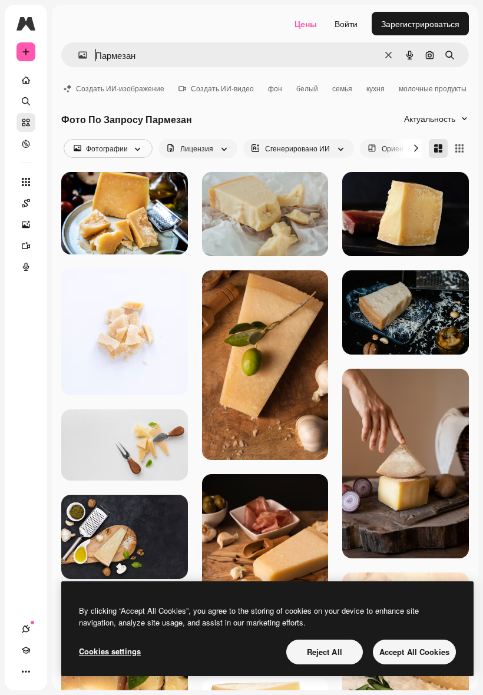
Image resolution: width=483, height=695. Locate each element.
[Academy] (25, 650)
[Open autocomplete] (78, 55)
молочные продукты (433, 88)
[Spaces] (25, 203)
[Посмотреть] (25, 143)
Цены (306, 23)
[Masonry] (438, 148)
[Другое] (25, 671)
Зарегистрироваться (420, 23)
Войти (346, 23)
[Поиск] (25, 101)
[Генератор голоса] (25, 266)
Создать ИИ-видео (222, 88)
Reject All (324, 651)
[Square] (459, 148)
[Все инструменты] (25, 182)
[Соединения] (25, 629)
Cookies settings (110, 651)
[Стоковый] (25, 122)
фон (275, 88)
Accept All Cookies (414, 651)
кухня (375, 88)
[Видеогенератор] (25, 245)
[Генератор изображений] (25, 224)
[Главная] (25, 80)
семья (342, 88)
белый (307, 88)
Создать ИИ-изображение (120, 88)
